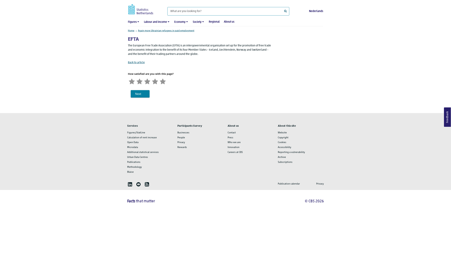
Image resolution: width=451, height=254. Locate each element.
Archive (282, 157)
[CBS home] (144, 8)
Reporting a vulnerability (291, 152)
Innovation (233, 147)
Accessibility (284, 147)
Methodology (134, 167)
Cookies (282, 142)
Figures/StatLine (136, 133)
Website (282, 133)
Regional (214, 21)
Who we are (234, 142)
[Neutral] (147, 81)
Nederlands (316, 11)
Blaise (130, 172)
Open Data (132, 142)
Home (131, 31)
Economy (180, 22)
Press (230, 138)
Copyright (283, 138)
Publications (133, 162)
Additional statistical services (143, 152)
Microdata (132, 147)
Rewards (182, 147)
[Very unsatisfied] (132, 81)
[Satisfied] (155, 81)
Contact (232, 133)
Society (197, 22)
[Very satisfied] (163, 81)
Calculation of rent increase (142, 138)
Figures (132, 22)
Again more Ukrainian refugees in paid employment (166, 31)
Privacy (181, 142)
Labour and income (155, 22)
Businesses (183, 133)
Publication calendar (289, 184)
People (181, 138)
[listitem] (130, 184)
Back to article (136, 62)
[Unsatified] (139, 81)
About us (229, 21)
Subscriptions (285, 162)
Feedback (447, 117)
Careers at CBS (235, 152)
